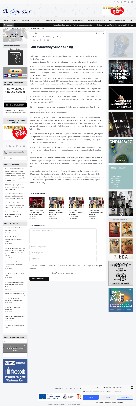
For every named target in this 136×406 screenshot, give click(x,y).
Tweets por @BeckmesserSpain (15, 348)
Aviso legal (49, 404)
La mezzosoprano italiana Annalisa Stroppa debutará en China (14, 264)
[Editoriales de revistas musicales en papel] (56, 198)
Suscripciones (15, 49)
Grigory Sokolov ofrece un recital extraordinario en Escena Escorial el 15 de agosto (15, 196)
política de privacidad (12, 112)
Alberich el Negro (10, 185)
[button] (132, 388)
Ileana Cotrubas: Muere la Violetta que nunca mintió (56, 25)
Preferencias (125, 397)
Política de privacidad (110, 402)
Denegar (108, 397)
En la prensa (61, 37)
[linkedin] (128, 2)
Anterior (34, 33)
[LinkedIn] (13, 146)
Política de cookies (98, 402)
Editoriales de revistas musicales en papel (56, 212)
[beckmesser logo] (17, 7)
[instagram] (121, 2)
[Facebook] (6, 146)
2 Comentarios (33, 217)
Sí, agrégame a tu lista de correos (63, 273)
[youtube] (125, 2)
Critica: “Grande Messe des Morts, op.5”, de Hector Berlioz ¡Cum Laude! (107, 25)
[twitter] (118, 2)
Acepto (91, 397)
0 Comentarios (53, 217)
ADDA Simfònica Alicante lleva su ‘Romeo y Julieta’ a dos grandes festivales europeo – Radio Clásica (15, 171)
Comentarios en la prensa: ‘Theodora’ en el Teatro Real (36, 212)
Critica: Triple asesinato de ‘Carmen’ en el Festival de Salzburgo (13, 214)
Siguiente (98, 33)
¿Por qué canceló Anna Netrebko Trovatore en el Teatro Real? (15, 187)
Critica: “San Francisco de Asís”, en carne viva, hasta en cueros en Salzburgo (14, 205)
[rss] (132, 2)
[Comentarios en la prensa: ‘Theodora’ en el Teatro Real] (37, 198)
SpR (33, 37)
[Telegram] (20, 146)
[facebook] (114, 2)
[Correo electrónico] (24, 146)
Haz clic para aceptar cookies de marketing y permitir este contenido (15, 348)
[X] (10, 146)
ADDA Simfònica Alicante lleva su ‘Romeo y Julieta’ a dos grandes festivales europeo (15, 178)
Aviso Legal (120, 402)
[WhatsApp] (17, 146)
